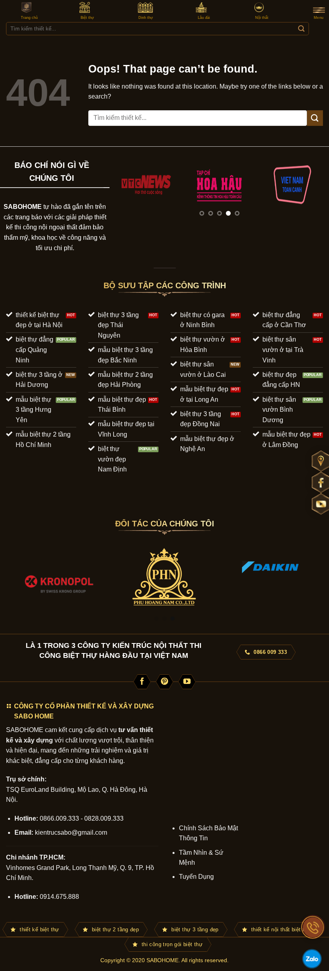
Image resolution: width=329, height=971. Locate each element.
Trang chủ (29, 18)
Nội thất (261, 18)
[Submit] (301, 29)
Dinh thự (145, 18)
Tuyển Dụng (196, 876)
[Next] (314, 192)
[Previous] (124, 192)
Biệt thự (87, 18)
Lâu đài (204, 18)
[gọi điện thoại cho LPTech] (313, 927)
